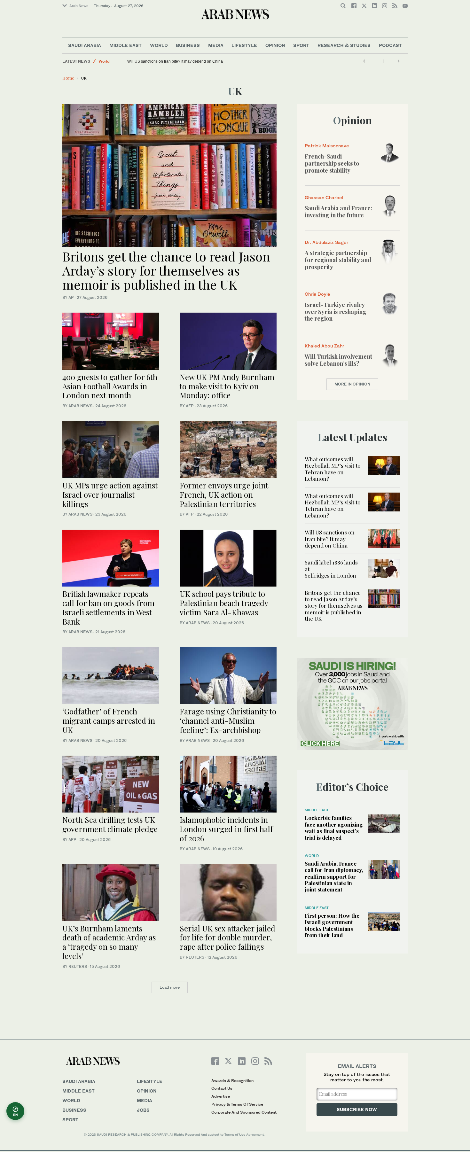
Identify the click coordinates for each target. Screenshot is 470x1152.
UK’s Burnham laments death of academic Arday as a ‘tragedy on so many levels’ (109, 942)
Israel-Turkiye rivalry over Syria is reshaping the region (335, 311)
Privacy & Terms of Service (237, 1104)
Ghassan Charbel (324, 197)
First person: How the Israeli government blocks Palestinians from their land (332, 925)
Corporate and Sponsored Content (244, 1112)
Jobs (143, 1110)
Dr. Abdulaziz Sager (327, 242)
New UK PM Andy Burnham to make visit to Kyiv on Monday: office (227, 386)
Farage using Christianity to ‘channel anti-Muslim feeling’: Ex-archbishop (228, 720)
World (159, 45)
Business (188, 45)
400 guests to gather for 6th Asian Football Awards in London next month (109, 386)
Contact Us (221, 1088)
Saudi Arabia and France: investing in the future (338, 211)
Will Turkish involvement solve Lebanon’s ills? (338, 360)
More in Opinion (352, 384)
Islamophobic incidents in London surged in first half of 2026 (226, 828)
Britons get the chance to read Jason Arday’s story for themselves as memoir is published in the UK (166, 270)
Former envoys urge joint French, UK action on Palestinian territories (224, 494)
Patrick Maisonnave (327, 145)
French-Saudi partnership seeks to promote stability (332, 163)
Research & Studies (344, 45)
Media (215, 45)
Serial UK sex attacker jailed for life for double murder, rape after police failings (227, 937)
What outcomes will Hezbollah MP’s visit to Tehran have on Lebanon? (332, 468)
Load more (170, 987)
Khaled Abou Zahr (324, 345)
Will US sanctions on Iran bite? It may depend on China (175, 61)
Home (68, 78)
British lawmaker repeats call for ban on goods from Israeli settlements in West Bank (108, 607)
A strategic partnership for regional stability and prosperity (338, 259)
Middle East (125, 45)
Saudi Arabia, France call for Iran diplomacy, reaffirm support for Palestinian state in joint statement (334, 876)
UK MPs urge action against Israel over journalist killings (110, 494)
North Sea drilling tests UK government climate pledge (110, 824)
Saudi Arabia (84, 45)
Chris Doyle (317, 294)
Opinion (275, 45)
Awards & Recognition (232, 1080)
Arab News (78, 6)
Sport (301, 45)
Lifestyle (244, 45)
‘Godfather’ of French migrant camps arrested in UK (108, 720)
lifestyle (149, 1081)
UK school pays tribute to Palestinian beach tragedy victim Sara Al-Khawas (224, 602)
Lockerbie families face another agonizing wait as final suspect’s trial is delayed (334, 827)
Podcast (390, 45)
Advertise (220, 1096)
